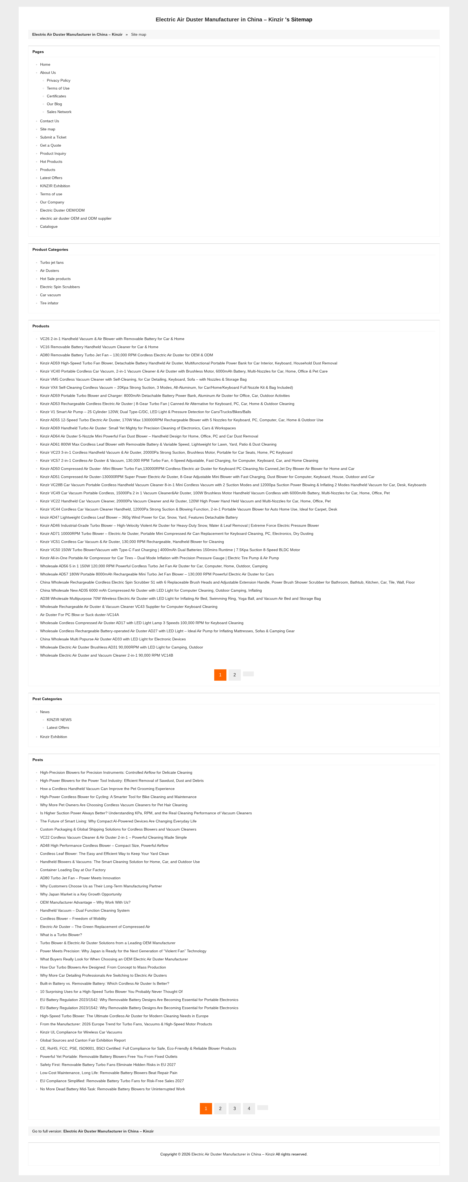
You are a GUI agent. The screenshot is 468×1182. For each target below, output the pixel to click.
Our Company (52, 202)
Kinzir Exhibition (53, 737)
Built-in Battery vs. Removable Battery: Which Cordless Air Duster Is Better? (104, 983)
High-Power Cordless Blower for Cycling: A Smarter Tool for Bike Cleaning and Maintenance (118, 797)
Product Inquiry (53, 153)
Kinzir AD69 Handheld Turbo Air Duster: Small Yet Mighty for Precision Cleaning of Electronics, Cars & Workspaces (138, 428)
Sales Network (59, 112)
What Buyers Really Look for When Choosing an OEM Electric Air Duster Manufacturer (114, 959)
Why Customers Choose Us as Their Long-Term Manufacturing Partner (101, 886)
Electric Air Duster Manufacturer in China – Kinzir (220, 19)
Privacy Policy (58, 80)
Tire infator (49, 303)
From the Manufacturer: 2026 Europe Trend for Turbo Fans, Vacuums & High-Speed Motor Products (126, 1024)
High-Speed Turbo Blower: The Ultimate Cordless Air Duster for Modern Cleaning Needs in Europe (124, 1016)
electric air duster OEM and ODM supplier (76, 218)
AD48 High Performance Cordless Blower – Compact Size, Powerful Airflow (104, 845)
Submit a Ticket (53, 137)
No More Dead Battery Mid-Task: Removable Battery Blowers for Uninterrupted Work (112, 1089)
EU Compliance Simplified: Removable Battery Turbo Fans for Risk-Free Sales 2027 (112, 1081)
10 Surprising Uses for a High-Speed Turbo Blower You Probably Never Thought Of (111, 991)
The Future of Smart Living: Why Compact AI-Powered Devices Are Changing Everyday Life (118, 821)
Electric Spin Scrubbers (60, 287)
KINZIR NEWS (59, 719)
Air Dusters (49, 270)
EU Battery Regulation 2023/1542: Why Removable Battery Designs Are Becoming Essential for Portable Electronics (139, 999)
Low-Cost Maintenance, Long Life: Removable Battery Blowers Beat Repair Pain (108, 1073)
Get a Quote (50, 145)
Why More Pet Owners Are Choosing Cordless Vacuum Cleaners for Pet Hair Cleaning (113, 805)
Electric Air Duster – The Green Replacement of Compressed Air (95, 926)
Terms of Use (58, 88)
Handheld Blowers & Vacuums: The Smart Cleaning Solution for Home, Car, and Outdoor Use (120, 862)
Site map (138, 34)
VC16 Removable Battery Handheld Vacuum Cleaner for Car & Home (99, 347)
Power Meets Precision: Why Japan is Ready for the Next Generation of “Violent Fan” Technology (123, 951)
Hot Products (51, 161)
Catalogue (49, 226)
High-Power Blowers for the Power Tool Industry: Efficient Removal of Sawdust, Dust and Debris (122, 780)
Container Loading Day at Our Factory (73, 870)
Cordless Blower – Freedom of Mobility (73, 918)
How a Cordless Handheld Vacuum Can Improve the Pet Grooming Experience (107, 788)
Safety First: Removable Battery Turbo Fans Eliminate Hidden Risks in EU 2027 (108, 1064)
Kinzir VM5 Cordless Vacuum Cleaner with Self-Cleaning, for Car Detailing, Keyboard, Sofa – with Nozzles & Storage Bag (143, 379)
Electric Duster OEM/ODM (62, 210)
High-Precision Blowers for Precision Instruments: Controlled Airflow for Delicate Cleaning (116, 772)
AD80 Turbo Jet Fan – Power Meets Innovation (80, 878)
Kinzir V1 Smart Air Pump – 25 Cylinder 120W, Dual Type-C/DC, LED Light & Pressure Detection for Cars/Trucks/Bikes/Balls (145, 412)
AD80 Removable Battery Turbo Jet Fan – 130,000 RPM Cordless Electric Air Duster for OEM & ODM (126, 355)
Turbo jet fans (52, 262)
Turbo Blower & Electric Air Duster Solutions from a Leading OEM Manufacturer (108, 943)
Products (47, 169)
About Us (48, 72)
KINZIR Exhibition (55, 186)
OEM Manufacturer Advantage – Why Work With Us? (85, 902)
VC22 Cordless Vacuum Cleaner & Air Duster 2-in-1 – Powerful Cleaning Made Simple (113, 837)
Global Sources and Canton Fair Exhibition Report (83, 1040)
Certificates (56, 96)
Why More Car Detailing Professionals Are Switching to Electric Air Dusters (103, 975)
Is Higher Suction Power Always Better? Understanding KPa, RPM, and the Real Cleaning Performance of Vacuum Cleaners (146, 813)
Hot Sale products (55, 278)
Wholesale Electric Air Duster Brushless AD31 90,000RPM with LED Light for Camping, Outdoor (121, 647)
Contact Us (49, 121)
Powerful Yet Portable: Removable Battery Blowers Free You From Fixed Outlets (108, 1056)
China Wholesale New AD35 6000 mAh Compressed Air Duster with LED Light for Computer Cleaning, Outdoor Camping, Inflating (151, 590)
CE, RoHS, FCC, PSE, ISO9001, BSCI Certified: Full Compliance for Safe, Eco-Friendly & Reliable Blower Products (138, 1048)
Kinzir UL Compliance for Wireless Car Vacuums (81, 1032)
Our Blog (54, 104)
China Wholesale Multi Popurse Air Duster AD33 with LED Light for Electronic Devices (113, 639)
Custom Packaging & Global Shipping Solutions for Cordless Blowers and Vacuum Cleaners (118, 829)
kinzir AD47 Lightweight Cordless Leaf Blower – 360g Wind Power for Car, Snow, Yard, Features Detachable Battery (139, 517)
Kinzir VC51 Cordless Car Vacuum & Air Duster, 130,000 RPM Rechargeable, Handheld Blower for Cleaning (132, 541)
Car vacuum (50, 295)
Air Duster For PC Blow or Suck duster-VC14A (79, 615)
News (45, 712)
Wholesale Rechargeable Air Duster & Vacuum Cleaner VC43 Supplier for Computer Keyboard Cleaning (128, 606)
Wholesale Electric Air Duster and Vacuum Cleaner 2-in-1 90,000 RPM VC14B (106, 655)
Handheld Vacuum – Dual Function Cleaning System (85, 910)
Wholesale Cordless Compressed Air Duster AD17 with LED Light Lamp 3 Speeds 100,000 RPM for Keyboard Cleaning (141, 623)
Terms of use (51, 194)
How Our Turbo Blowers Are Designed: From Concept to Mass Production (103, 967)
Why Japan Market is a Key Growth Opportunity (81, 894)
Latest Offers (51, 178)
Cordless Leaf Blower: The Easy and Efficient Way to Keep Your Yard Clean (104, 853)
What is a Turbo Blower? (61, 935)
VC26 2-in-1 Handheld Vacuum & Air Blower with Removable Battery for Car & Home (112, 339)
